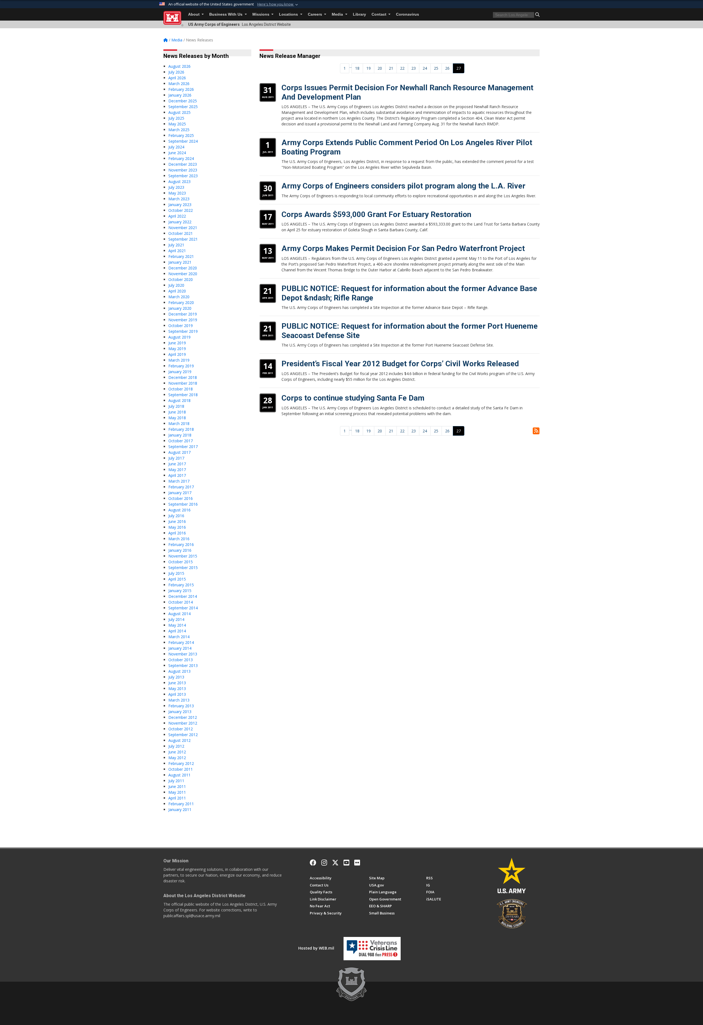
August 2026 (179, 66)
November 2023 (182, 170)
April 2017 (177, 475)
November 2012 (182, 723)
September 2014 (183, 607)
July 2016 (176, 515)
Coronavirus (407, 14)
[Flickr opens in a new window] (357, 863)
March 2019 (178, 360)
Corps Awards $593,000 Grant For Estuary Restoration (376, 214)
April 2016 (177, 533)
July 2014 (176, 619)
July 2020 (176, 285)
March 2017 (178, 481)
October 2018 (180, 389)
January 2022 (179, 221)
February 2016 (181, 544)
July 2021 (176, 244)
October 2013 (180, 659)
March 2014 (178, 636)
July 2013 (176, 677)
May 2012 (177, 757)
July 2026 (176, 72)
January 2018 (179, 435)
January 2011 (179, 809)
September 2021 (183, 239)
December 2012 (182, 717)
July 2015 (176, 573)
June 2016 (177, 521)
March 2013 (178, 700)
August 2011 (179, 775)
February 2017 (181, 486)
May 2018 (177, 417)
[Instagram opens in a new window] (324, 863)
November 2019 (182, 319)
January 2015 (179, 590)
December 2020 (182, 268)
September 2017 (183, 446)
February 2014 (181, 642)
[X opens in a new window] (335, 863)
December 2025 (182, 100)
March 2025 (178, 129)
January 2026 (179, 95)
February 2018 (181, 429)
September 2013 (183, 665)
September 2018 (183, 394)
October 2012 (180, 728)
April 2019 (177, 354)
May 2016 (177, 527)
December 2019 (182, 314)
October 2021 (180, 233)
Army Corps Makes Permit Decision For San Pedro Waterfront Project (403, 248)
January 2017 (179, 492)
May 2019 (177, 348)
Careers (315, 14)
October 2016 (180, 498)
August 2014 (179, 613)
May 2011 (177, 792)
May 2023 (177, 193)
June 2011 (177, 786)
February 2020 (181, 302)
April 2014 (177, 630)
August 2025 (179, 112)
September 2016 (183, 504)
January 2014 (179, 648)
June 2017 (177, 463)
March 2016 (178, 538)
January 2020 (179, 308)
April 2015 (177, 579)
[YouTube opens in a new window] (346, 863)
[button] (278, 4)
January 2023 (179, 204)
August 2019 (179, 337)
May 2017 (177, 469)
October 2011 (180, 769)
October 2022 (180, 210)
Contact (379, 14)
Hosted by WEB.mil (316, 948)
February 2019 (181, 365)
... (350, 66)
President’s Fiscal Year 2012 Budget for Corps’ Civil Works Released (400, 363)
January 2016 (179, 550)
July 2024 (176, 147)
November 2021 (182, 227)
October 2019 (180, 325)
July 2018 (176, 406)
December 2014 (182, 596)
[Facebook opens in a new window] (313, 863)
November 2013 (182, 654)
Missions (261, 14)
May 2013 (177, 688)
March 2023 (178, 198)
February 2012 (181, 763)
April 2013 (177, 694)
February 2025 (181, 135)
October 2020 (180, 279)
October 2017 (180, 440)
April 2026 (177, 77)
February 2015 (181, 584)
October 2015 (180, 561)
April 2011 (177, 798)
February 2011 (181, 803)
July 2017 (176, 458)
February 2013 (181, 705)
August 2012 (179, 740)
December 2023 (182, 164)
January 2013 (179, 711)
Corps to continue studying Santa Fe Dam (353, 397)
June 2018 (177, 412)
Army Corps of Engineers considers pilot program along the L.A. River (403, 185)
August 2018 (179, 400)
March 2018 (178, 423)
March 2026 (178, 83)
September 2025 (183, 106)
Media (338, 14)
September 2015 (183, 567)
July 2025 (176, 118)
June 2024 (177, 152)
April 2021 (177, 250)
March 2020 (178, 296)
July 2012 (176, 746)
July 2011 (176, 780)
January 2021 (179, 262)
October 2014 (180, 602)
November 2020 (182, 273)
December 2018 (182, 377)
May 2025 (177, 123)
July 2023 (176, 187)
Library (359, 14)
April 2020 (177, 291)
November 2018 (182, 383)
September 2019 (183, 331)
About (194, 14)
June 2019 (177, 342)
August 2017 (179, 452)
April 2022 (177, 216)
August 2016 (179, 509)
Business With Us (226, 14)
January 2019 (179, 371)
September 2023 (183, 175)
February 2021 (181, 256)
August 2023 (179, 181)
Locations (289, 14)
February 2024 (181, 158)
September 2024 (183, 141)
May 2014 (177, 625)
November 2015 (182, 556)
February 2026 (181, 89)
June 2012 (177, 751)
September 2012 (183, 734)
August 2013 (179, 671)
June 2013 (177, 682)
